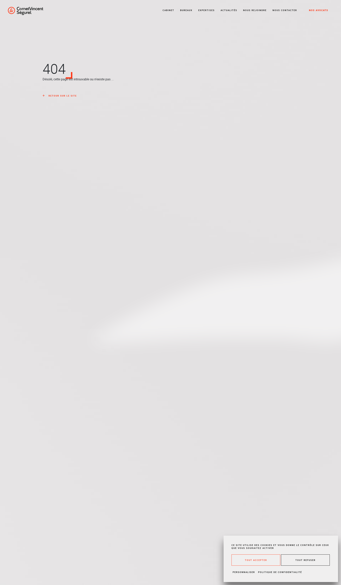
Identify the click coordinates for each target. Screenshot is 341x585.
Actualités (229, 10)
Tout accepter (256, 560)
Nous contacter (285, 10)
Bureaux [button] (186, 10)
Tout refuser (305, 560)
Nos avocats (318, 10)
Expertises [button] (206, 10)
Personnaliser (244, 572)
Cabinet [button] (168, 10)
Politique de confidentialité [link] (280, 572)
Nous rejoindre (255, 10)
